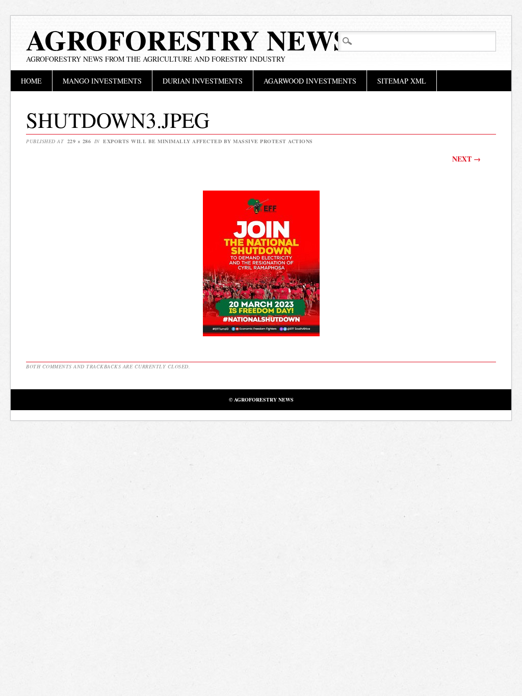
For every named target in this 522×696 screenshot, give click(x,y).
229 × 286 (79, 141)
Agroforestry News (187, 39)
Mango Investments (102, 81)
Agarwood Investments (310, 81)
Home (31, 81)
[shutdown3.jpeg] (261, 335)
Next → (466, 158)
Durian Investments (203, 81)
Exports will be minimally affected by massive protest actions (208, 141)
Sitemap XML (401, 81)
